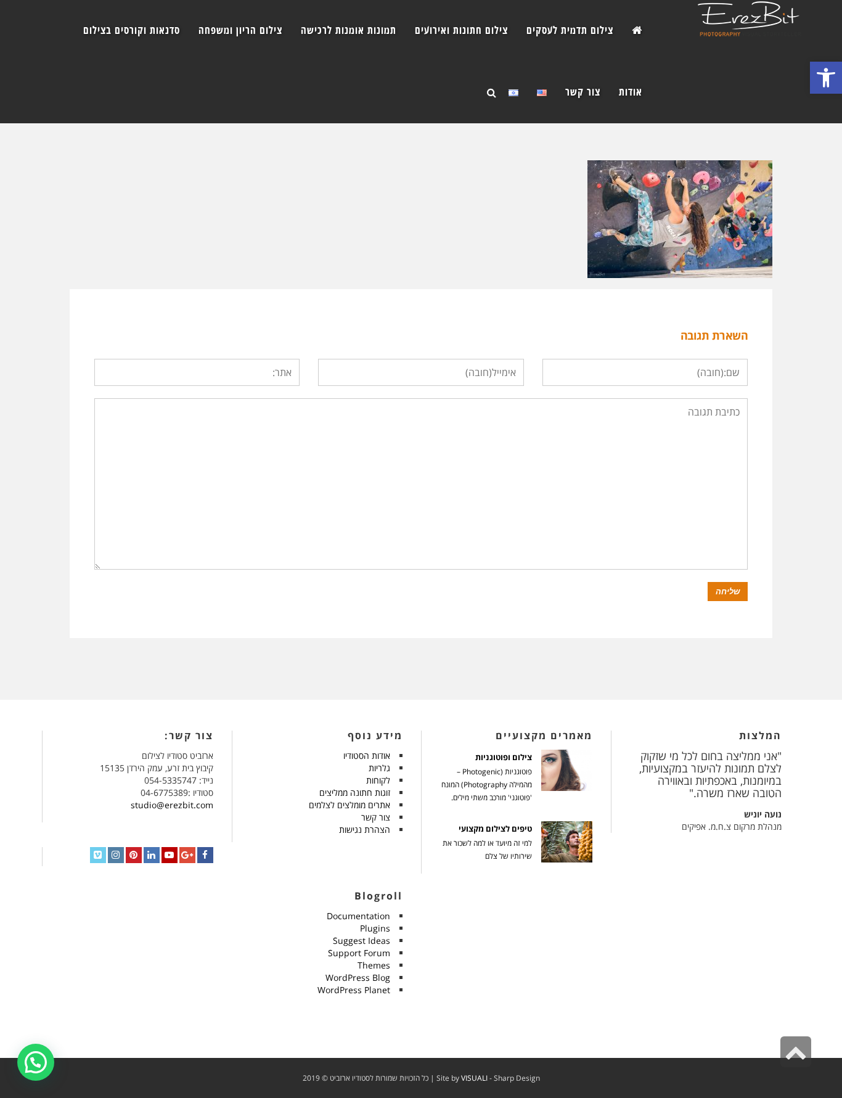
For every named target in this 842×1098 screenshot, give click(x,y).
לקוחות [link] (378, 780)
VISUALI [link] (474, 1078)
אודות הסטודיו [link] (366, 755)
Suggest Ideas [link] (361, 940)
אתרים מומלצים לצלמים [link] (349, 805)
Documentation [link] (358, 916)
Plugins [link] (375, 928)
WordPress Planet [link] (353, 990)
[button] (35, 1062)
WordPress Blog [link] (357, 977)
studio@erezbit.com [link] (172, 805)
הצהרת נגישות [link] (364, 829)
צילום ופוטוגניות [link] (503, 757)
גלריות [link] (379, 768)
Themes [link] (374, 965)
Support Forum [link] (359, 953)
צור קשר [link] (375, 817)
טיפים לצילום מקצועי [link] (495, 829)
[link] (826, 78)
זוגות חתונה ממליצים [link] (354, 792)
